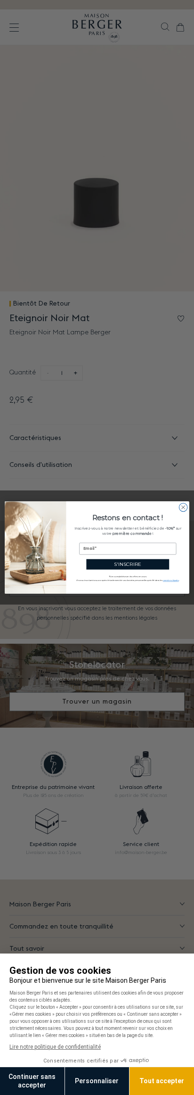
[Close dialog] (183, 507)
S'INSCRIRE (127, 564)
